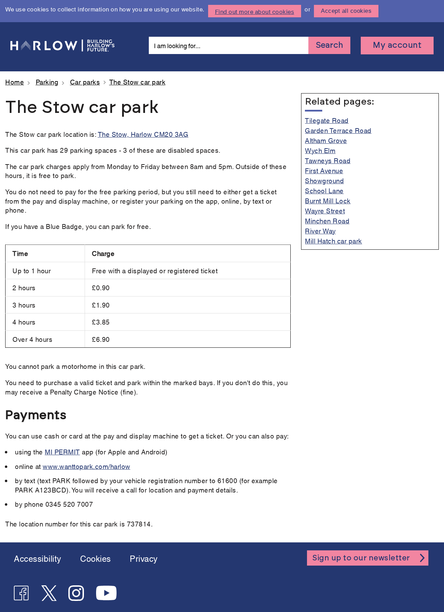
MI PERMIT (62, 451)
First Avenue (324, 170)
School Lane (324, 190)
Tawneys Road (327, 160)
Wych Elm (320, 150)
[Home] (64, 45)
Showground (324, 180)
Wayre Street (325, 210)
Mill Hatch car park (333, 240)
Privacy (144, 558)
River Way (320, 230)
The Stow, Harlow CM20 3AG (143, 134)
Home (14, 81)
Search (329, 45)
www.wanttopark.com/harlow (86, 466)
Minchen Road (327, 220)
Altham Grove (326, 140)
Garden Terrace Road (338, 130)
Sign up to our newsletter (361, 558)
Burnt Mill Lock (328, 200)
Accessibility (37, 558)
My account (397, 45)
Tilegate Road (327, 120)
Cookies (95, 558)
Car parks (85, 81)
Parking (47, 81)
